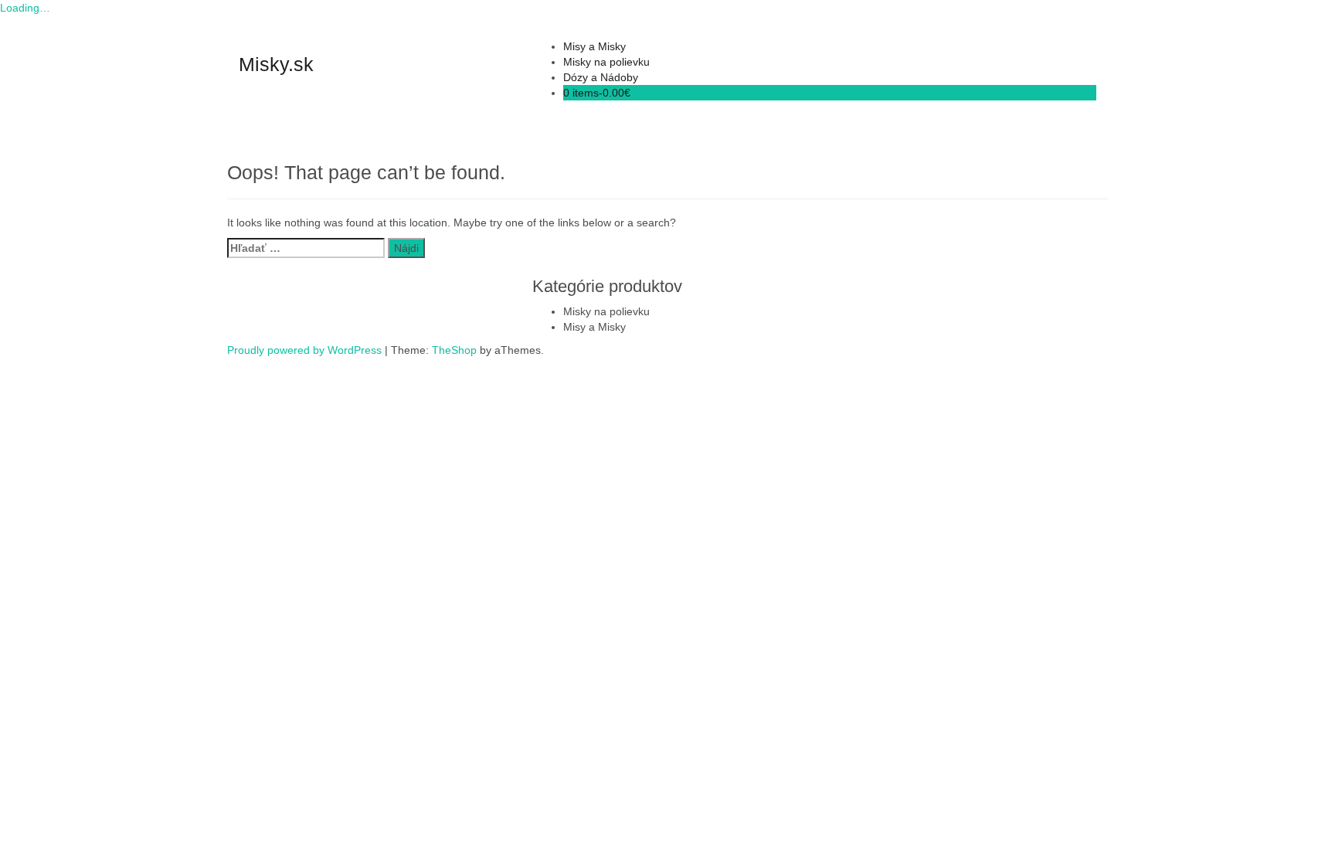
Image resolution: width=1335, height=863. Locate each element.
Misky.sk (276, 64)
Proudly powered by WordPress (304, 350)
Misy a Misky (594, 46)
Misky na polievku (606, 62)
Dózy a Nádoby (600, 77)
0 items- (596, 93)
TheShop (454, 350)
